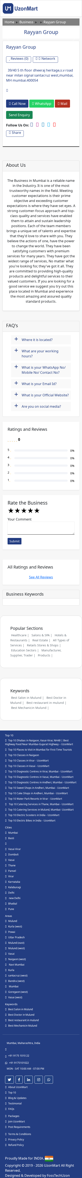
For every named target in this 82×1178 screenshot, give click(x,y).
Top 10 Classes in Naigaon (23, 755)
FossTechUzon (58, 1175)
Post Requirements (19, 1127)
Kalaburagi (14, 887)
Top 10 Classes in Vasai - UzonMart (28, 766)
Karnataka (14, 882)
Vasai (11, 860)
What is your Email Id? (35, 383)
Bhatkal (12, 903)
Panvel (12, 871)
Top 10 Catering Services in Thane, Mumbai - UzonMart (40, 804)
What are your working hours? (36, 352)
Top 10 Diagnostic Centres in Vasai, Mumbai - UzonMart (40, 777)
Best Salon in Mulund (20, 1009)
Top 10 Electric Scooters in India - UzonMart (33, 815)
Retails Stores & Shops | (44, 645)
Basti (11, 838)
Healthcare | (20, 635)
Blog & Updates (17, 1098)
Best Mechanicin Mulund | (30, 708)
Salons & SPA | (42, 635)
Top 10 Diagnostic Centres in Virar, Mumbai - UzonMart (40, 771)
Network (48, 58)
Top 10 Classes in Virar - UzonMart (28, 760)
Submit (14, 541)
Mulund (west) (16, 948)
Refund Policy (16, 1145)
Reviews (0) (19, 58)
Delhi (11, 892)
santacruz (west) (18, 975)
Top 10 (12, 1092)
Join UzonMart (16, 1121)
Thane (12, 865)
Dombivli (13, 854)
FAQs (11, 1109)
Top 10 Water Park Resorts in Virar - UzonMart (35, 799)
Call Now (18, 103)
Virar (11, 876)
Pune (11, 909)
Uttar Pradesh (16, 937)
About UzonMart (18, 1087)
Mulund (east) (16, 943)
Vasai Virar (14, 849)
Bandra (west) (16, 981)
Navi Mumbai (16, 964)
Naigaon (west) (17, 959)
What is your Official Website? (41, 394)
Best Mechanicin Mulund (22, 1025)
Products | (45, 655)
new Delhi (14, 898)
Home (9, 22)
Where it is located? (33, 339)
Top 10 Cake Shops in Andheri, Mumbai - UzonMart (38, 793)
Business (26, 22)
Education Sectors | (25, 650)
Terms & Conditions (19, 1134)
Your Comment (20, 519)
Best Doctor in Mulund (21, 1015)
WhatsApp (42, 103)
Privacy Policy (16, 1139)
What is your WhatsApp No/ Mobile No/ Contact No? (40, 369)
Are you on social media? (37, 406)
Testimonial (15, 1103)
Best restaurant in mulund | (46, 703)
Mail (63, 103)
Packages (13, 1116)
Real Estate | (41, 640)
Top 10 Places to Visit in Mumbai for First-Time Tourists (40, 749)
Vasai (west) (15, 997)
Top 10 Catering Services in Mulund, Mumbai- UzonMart (41, 809)
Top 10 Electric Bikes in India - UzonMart (31, 820)
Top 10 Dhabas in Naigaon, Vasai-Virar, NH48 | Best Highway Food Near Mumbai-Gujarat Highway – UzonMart (39, 742)
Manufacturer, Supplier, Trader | (35, 652)
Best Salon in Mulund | (27, 698)
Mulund (12, 921)
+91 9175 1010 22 (18, 1055)
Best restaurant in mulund (23, 1020)
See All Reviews (41, 577)
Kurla (11, 970)
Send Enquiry (19, 115)
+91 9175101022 (19, 1063)
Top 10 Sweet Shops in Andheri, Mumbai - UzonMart (38, 788)
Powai (11, 932)
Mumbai (13, 832)
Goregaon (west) (18, 992)
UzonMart (52, 1165)
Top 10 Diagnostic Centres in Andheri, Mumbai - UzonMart (42, 782)
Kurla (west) (15, 926)
